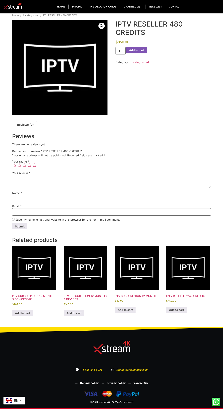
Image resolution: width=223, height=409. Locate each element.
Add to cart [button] (22, 313)
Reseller (155, 6)
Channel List (133, 6)
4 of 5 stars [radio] (29, 165)
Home (61, 6)
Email (17, 206)
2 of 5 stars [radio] (19, 165)
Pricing (77, 6)
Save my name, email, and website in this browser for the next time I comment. (67, 219)
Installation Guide (103, 6)
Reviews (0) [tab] (25, 124)
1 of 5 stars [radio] (14, 165)
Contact (175, 6)
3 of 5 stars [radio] (24, 165)
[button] (101, 26)
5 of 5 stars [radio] (34, 165)
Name (17, 193)
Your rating (20, 161)
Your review (21, 173)
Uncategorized (31, 15)
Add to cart (136, 50)
